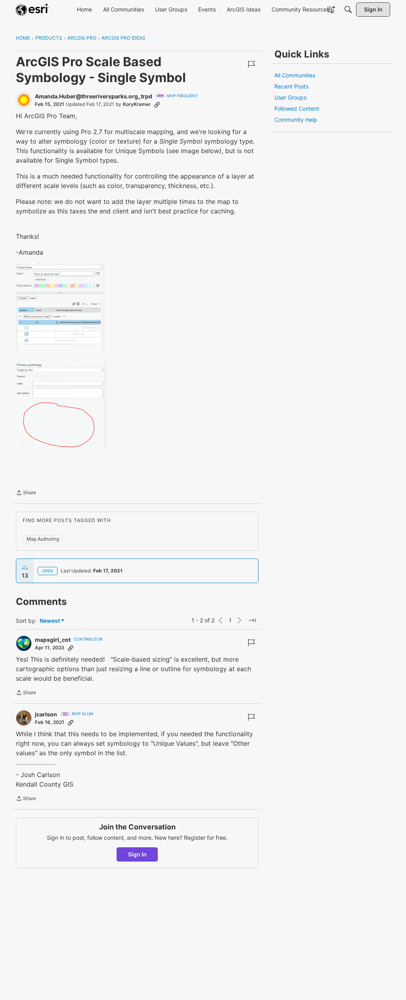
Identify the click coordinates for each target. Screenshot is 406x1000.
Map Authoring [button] (43, 539)
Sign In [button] (137, 854)
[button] (60, 308)
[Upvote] (25, 567)
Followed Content (296, 108)
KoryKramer (137, 104)
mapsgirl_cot (53, 639)
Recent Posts (291, 86)
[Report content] (251, 64)
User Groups (290, 97)
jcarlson (46, 714)
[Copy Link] (157, 104)
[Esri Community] (32, 9)
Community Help (295, 119)
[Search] (348, 9)
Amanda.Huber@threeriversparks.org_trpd (93, 96)
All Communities (294, 75)
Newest (50, 621)
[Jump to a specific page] (252, 620)
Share (26, 493)
